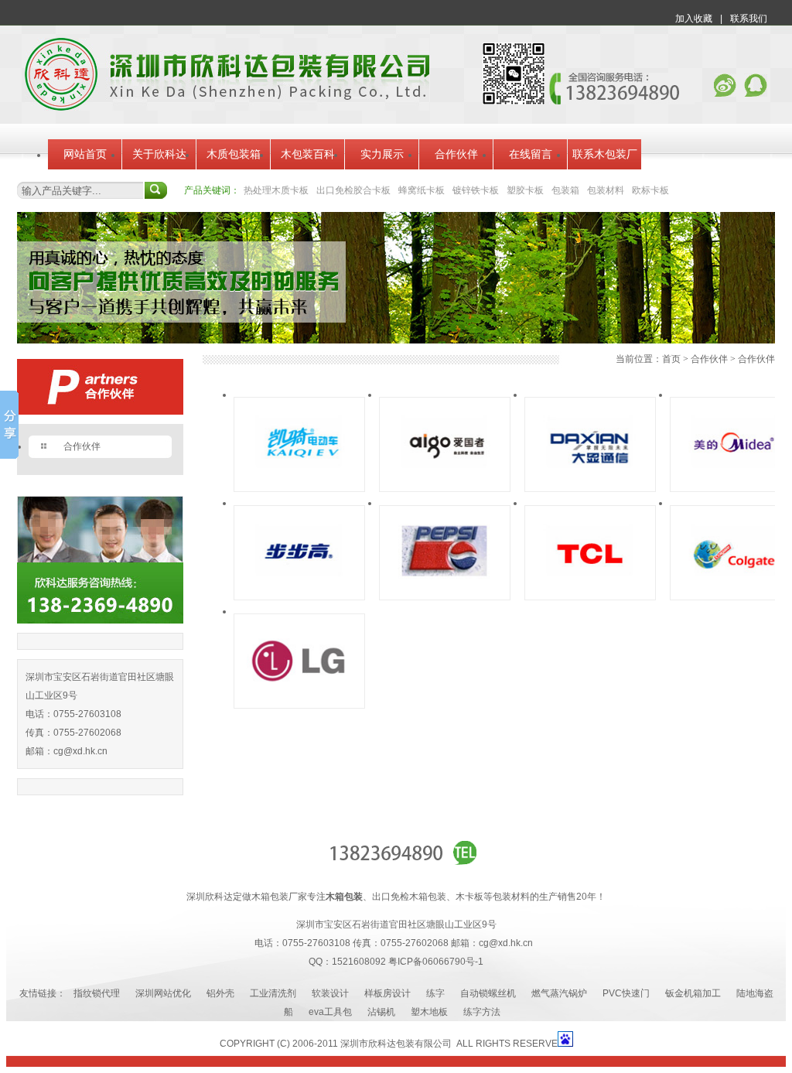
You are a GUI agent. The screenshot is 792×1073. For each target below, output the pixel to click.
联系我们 (748, 18)
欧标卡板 (650, 190)
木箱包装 (344, 896)
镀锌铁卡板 (475, 190)
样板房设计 (387, 993)
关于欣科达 (159, 154)
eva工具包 (330, 1011)
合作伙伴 (456, 154)
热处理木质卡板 (276, 190)
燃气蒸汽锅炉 (559, 993)
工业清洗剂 (273, 993)
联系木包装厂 (604, 154)
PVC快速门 (626, 993)
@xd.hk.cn (85, 751)
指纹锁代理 (96, 993)
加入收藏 (693, 18)
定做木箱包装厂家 (270, 896)
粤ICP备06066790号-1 (435, 961)
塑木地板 (429, 1011)
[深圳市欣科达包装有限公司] (227, 107)
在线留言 (530, 154)
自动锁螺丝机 (488, 993)
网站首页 (85, 154)
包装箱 (565, 190)
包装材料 (605, 190)
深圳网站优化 (163, 993)
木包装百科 (308, 154)
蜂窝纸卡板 (421, 190)
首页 (671, 359)
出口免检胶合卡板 (353, 190)
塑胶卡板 (525, 190)
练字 (435, 993)
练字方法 (481, 1011)
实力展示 (382, 154)
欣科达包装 (391, 1043)
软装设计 (330, 993)
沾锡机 (381, 1011)
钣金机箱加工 (693, 993)
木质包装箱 (234, 154)
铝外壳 (220, 993)
